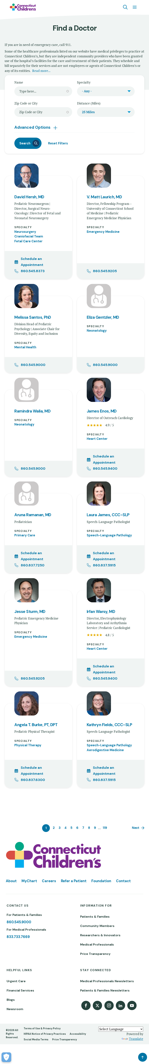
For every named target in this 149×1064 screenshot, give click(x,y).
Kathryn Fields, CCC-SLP (109, 725)
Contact (123, 881)
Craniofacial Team (28, 236)
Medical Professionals (97, 944)
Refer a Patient (74, 881)
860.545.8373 (33, 271)
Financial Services (20, 990)
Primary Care (24, 535)
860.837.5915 (104, 565)
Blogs (11, 1000)
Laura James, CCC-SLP (108, 515)
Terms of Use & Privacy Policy (42, 1028)
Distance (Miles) (88, 103)
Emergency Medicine (103, 232)
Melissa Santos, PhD (32, 317)
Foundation (101, 881)
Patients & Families (95, 917)
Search (24, 143)
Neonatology (97, 331)
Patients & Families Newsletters (105, 990)
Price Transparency (95, 954)
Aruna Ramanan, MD (32, 515)
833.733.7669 (18, 937)
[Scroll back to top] (142, 1057)
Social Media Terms (36, 1039)
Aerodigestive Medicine (105, 750)
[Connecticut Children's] (23, 7)
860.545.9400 (105, 468)
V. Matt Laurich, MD (104, 197)
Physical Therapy (27, 745)
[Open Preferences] (6, 1057)
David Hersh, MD (29, 197)
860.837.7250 (32, 565)
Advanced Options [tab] (32, 127)
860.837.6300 (33, 780)
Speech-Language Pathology (109, 535)
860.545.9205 (105, 271)
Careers (49, 881)
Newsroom (15, 1009)
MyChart (29, 881)
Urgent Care (16, 981)
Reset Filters (58, 143)
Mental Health (25, 347)
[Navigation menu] (134, 7)
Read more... (41, 71)
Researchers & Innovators (100, 935)
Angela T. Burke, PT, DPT (35, 725)
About (11, 881)
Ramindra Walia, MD (32, 411)
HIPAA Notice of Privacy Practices (45, 1034)
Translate (136, 1039)
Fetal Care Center (28, 241)
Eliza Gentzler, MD (103, 317)
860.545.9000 (33, 364)
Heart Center (97, 439)
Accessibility (78, 1034)
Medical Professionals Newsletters (107, 981)
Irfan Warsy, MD (101, 612)
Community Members (97, 926)
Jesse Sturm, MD (29, 612)
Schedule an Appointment (32, 261)
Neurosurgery (25, 232)
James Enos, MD (102, 411)
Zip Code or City (25, 103)
